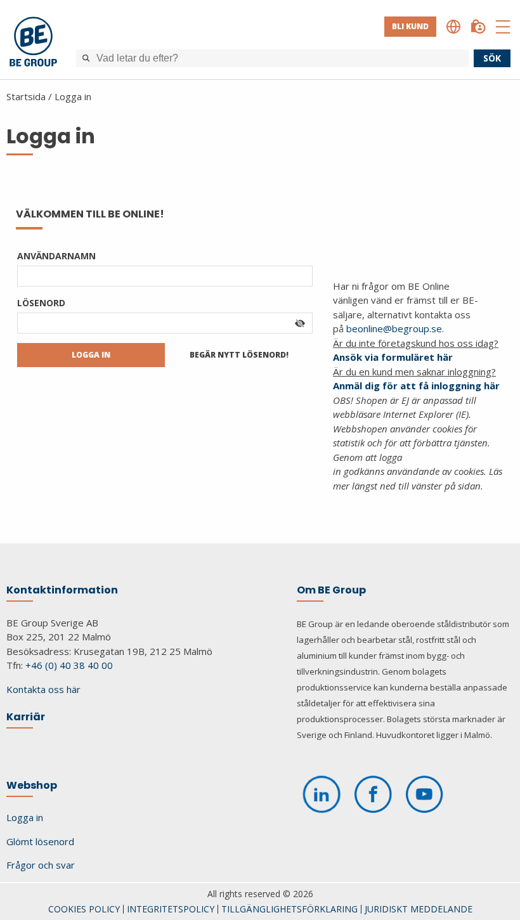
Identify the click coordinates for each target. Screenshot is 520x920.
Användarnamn (56, 256)
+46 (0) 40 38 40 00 (69, 665)
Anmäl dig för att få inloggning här (416, 385)
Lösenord (41, 303)
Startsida (26, 96)
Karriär (25, 716)
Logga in (73, 96)
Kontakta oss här (43, 689)
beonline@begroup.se (394, 328)
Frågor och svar (40, 864)
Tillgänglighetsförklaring (289, 909)
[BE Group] (33, 43)
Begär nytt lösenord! (239, 354)
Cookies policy (84, 909)
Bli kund (410, 26)
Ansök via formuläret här (393, 357)
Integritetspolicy (170, 909)
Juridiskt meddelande (418, 909)
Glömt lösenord (40, 841)
